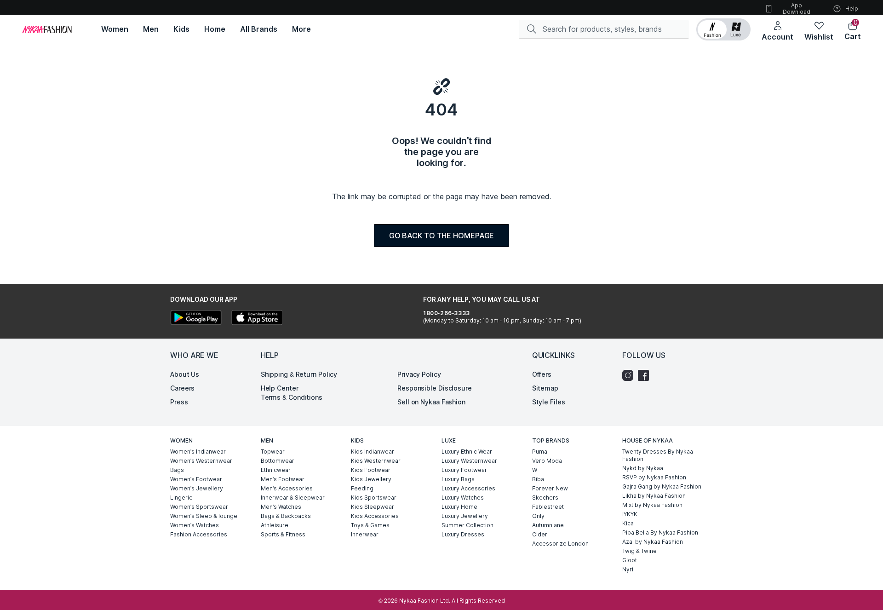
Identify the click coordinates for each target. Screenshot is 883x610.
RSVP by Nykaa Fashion (654, 477)
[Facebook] (646, 375)
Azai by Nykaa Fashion (652, 541)
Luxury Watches (463, 497)
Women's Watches (194, 525)
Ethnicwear (276, 469)
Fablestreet (548, 506)
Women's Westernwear (201, 460)
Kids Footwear (370, 469)
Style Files (548, 402)
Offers (541, 374)
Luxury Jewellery (465, 515)
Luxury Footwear (464, 469)
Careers (182, 388)
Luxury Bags (458, 479)
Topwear (273, 451)
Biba (538, 479)
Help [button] (851, 8)
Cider (539, 534)
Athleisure (274, 525)
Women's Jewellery (196, 488)
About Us (184, 374)
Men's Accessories (287, 488)
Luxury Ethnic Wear (467, 451)
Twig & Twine (639, 550)
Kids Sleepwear (372, 506)
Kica (628, 523)
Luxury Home (459, 506)
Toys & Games (370, 525)
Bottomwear (277, 460)
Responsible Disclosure (434, 388)
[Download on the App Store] (256, 319)
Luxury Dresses (463, 534)
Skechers (545, 497)
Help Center (279, 388)
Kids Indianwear (372, 451)
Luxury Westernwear (469, 460)
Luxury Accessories (468, 488)
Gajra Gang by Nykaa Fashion (661, 486)
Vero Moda (547, 460)
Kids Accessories (375, 515)
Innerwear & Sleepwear (293, 497)
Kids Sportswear (373, 497)
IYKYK (629, 514)
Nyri (627, 569)
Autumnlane (548, 525)
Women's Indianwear (198, 451)
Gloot (629, 560)
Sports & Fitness (283, 534)
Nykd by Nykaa (642, 468)
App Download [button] (796, 8)
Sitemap (545, 388)
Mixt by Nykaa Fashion (652, 504)
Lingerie (181, 497)
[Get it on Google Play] (196, 319)
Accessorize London (560, 543)
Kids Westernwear (376, 460)
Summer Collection (467, 525)
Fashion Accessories (198, 534)
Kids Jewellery (371, 479)
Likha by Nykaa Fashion (654, 495)
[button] (723, 29)
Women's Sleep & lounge (203, 515)
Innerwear (364, 534)
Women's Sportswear (199, 506)
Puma (539, 451)
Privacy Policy (419, 374)
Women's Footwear (196, 479)
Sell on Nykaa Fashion (431, 402)
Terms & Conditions (291, 397)
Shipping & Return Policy (299, 374)
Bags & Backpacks (286, 515)
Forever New (550, 488)
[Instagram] (630, 375)
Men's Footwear (282, 479)
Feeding (362, 488)
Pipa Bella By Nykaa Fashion (660, 532)
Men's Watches (281, 506)
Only (538, 515)
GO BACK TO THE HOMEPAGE (441, 235)
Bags (177, 469)
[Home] (47, 29)
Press (179, 402)
